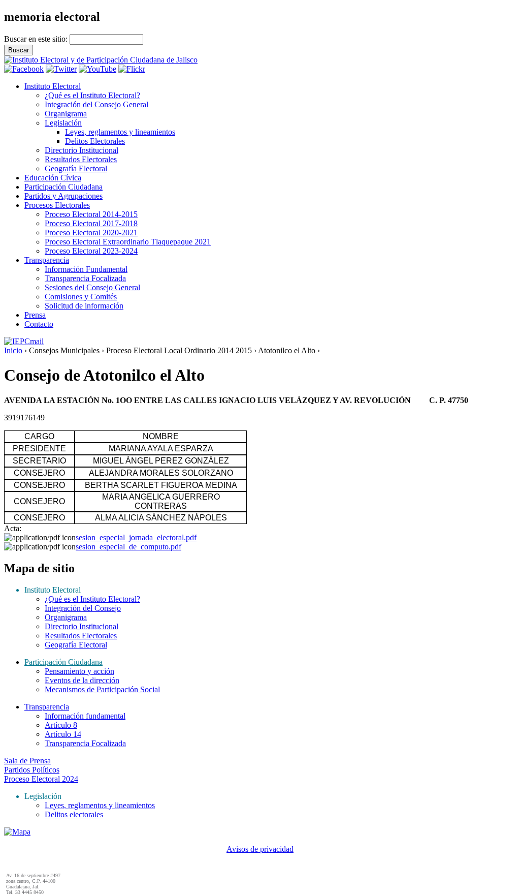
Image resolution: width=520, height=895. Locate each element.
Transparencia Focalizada (85, 278)
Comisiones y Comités (81, 296)
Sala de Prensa (27, 760)
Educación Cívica (52, 177)
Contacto (38, 324)
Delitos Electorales (95, 141)
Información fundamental (85, 716)
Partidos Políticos (31, 769)
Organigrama (66, 113)
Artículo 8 (61, 725)
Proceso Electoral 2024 (41, 779)
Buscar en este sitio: (37, 39)
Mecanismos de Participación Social (102, 689)
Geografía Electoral (76, 168)
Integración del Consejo (83, 608)
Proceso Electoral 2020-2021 (91, 232)
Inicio (13, 350)
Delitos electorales (74, 814)
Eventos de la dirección (82, 680)
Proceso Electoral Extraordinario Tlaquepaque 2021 (128, 241)
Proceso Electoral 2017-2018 (91, 223)
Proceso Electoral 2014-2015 (91, 214)
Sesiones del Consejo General (92, 287)
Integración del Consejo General (96, 104)
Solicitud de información (84, 305)
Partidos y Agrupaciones (63, 196)
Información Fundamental (86, 269)
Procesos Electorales (57, 205)
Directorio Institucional (81, 150)
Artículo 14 (63, 734)
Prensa (35, 315)
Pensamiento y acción (79, 671)
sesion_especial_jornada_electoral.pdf (136, 537)
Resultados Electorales (81, 159)
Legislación (63, 122)
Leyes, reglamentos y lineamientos (120, 132)
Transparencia (46, 260)
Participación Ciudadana (63, 186)
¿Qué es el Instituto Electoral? (92, 95)
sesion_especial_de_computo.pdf (128, 546)
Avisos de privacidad (260, 849)
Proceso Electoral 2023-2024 (91, 250)
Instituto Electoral (52, 86)
